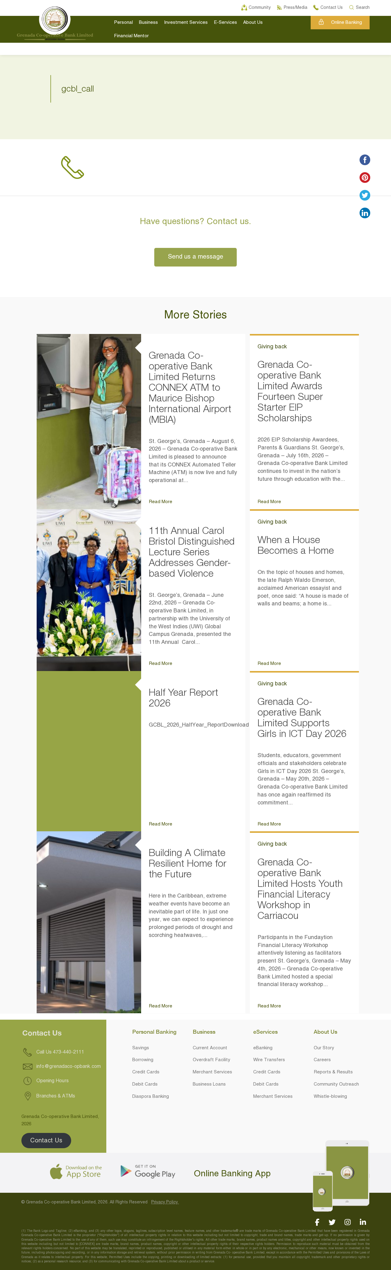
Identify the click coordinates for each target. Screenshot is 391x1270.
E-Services (225, 22)
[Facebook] (317, 1222)
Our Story (324, 1048)
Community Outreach (336, 1084)
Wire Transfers (269, 1060)
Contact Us (46, 1140)
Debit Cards (145, 1084)
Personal (123, 22)
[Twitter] (332, 1222)
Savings (140, 1048)
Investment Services (186, 22)
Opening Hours (52, 1081)
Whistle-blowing (330, 1096)
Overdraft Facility (211, 1060)
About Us (253, 22)
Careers (322, 1060)
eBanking (262, 1048)
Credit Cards (145, 1072)
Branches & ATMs (55, 1096)
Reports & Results (333, 1072)
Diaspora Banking (150, 1096)
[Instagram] (347, 1222)
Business (148, 22)
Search (363, 7)
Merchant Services (212, 1072)
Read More (160, 502)
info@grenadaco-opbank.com (68, 1067)
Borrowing (142, 1060)
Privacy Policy (165, 1202)
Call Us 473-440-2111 (59, 1052)
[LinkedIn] (362, 1222)
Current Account (210, 1048)
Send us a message (195, 257)
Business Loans (209, 1084)
